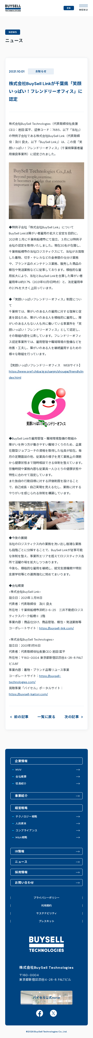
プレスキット (46, 921)
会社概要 (21, 776)
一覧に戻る (46, 717)
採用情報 (21, 872)
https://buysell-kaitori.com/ (28, 694)
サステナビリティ (46, 913)
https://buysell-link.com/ (56, 628)
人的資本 (21, 823)
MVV (19, 769)
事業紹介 (21, 796)
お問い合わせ (24, 883)
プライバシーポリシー (46, 897)
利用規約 (46, 905)
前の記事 (21, 717)
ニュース (21, 862)
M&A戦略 (21, 837)
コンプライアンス (26, 830)
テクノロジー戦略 (26, 816)
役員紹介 (21, 783)
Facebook (39, 1013)
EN (69, 8)
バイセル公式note (46, 998)
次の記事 (71, 717)
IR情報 (19, 851)
